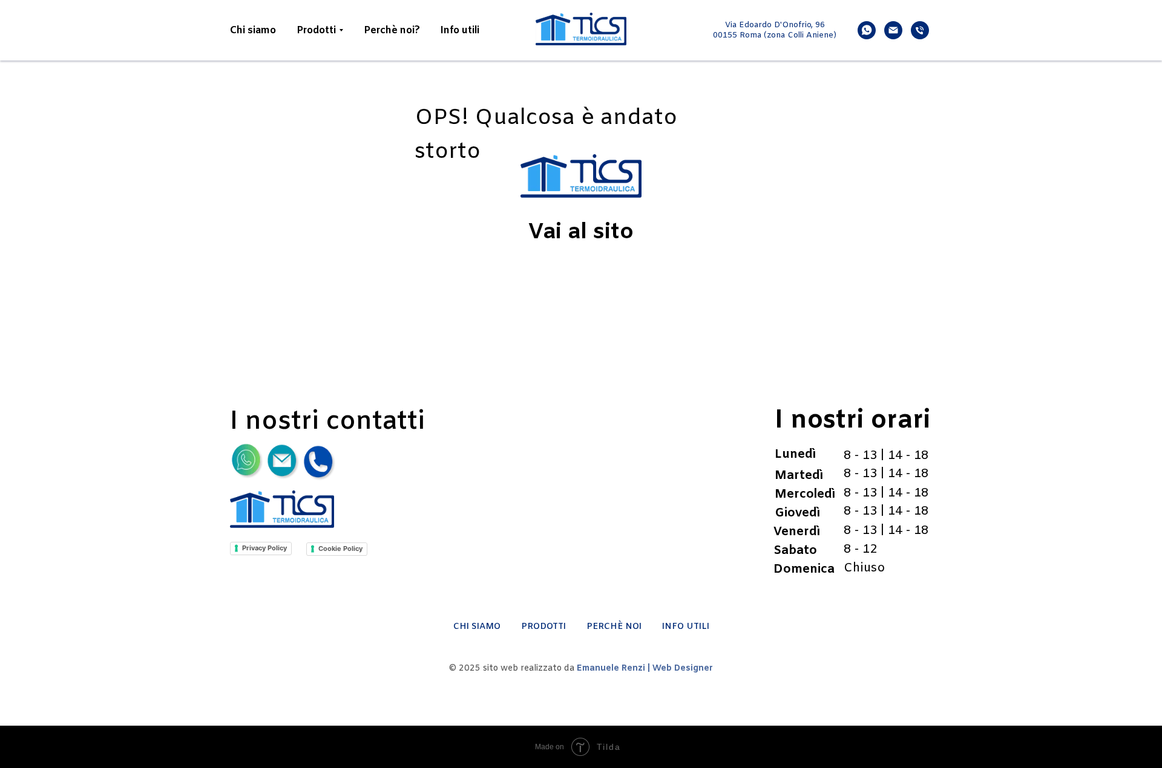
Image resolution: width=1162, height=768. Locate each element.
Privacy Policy (264, 548)
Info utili (460, 30)
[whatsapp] (867, 30)
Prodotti (316, 30)
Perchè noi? (392, 30)
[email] (893, 30)
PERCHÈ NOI (614, 627)
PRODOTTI (543, 627)
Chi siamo (253, 30)
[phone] (920, 30)
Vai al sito (581, 232)
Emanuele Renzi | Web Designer (645, 668)
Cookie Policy (340, 548)
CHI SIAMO (477, 627)
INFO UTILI (685, 627)
